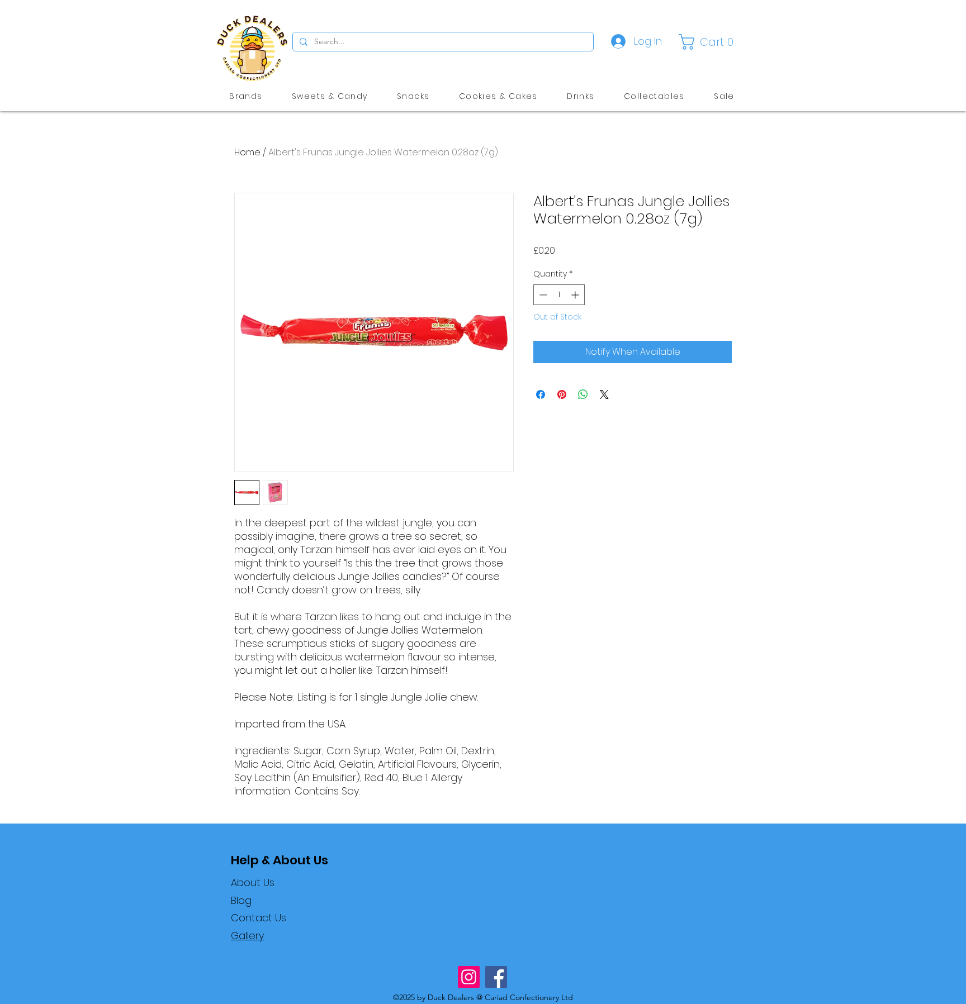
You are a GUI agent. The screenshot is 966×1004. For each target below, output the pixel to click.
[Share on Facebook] (540, 394)
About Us (252, 882)
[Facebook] (496, 977)
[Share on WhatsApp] (583, 394)
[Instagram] (469, 977)
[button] (708, 42)
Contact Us (258, 918)
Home (247, 152)
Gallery (247, 936)
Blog (241, 900)
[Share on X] (604, 394)
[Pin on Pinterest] (562, 394)
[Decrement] (542, 294)
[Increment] (576, 294)
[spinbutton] (559, 294)
